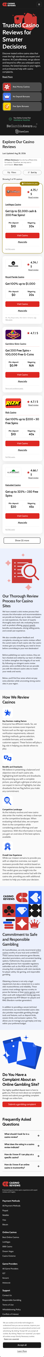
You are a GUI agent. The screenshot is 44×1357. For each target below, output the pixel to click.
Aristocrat (6, 1283)
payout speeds (29, 625)
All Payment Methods (11, 1206)
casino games (29, 992)
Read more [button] (7, 77)
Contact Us (7, 1295)
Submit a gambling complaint (22, 1104)
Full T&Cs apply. (10, 457)
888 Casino (7, 1246)
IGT (3, 1273)
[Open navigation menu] (39, 4)
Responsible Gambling (11, 1300)
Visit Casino (22, 235)
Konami (5, 1278)
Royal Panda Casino (14, 277)
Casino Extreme (9, 1256)
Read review (33, 197)
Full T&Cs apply (10, 249)
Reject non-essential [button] (11, 1339)
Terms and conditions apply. (14, 388)
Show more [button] (18, 165)
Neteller (5, 1215)
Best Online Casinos (10, 1237)
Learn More (22, 1351)
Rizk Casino (10, 412)
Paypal (5, 1210)
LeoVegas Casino (13, 204)
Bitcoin (5, 1224)
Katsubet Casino (13, 485)
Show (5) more (22, 540)
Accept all (22, 1345)
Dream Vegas (8, 1251)
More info (22, 242)
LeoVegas (6, 1242)
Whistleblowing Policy (11, 1309)
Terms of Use (8, 1305)
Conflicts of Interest (10, 1314)
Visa (4, 1220)
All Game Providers (10, 1269)
